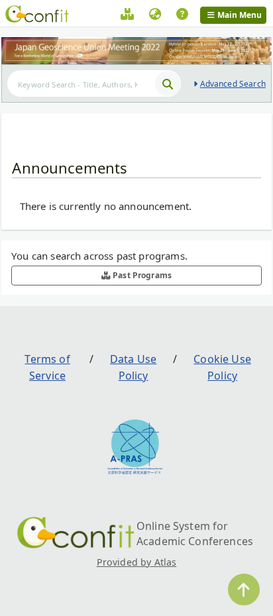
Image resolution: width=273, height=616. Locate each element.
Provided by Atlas (137, 562)
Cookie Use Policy (222, 368)
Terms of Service (47, 368)
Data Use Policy (133, 368)
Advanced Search (233, 83)
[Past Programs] (127, 15)
